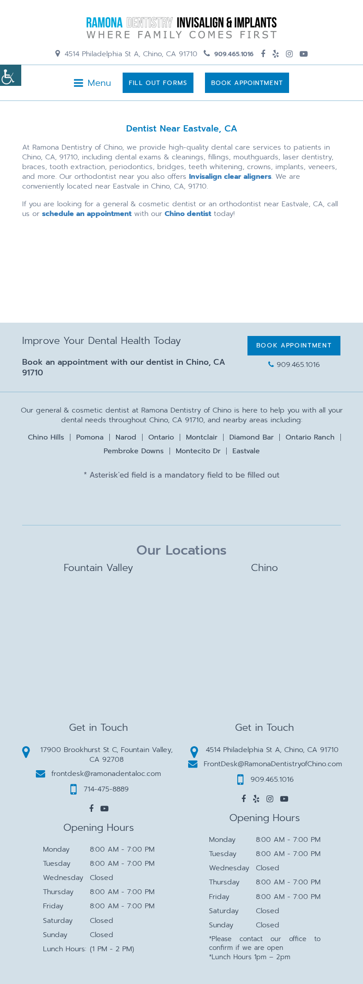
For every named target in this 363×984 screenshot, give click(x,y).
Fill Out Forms (158, 83)
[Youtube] (304, 54)
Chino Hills (46, 437)
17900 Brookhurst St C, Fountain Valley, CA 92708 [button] (106, 754)
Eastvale (246, 451)
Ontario (161, 437)
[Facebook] (263, 54)
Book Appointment (247, 83)
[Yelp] (275, 54)
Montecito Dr (198, 451)
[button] (91, 808)
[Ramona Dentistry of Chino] (181, 28)
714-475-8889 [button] (106, 789)
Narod (126, 437)
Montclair (201, 437)
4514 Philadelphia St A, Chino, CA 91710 (129, 54)
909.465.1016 (233, 54)
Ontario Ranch (310, 437)
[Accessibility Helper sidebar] (10, 75)
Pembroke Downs (134, 451)
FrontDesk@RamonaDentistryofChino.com (273, 764)
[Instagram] (289, 54)
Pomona (90, 437)
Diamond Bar (251, 437)
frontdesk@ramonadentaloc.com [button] (106, 774)
